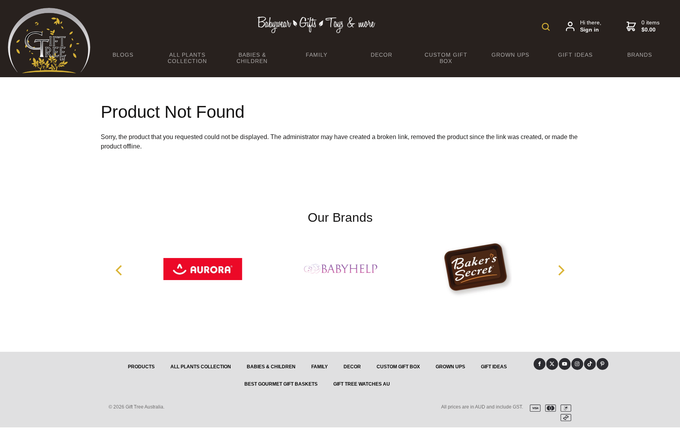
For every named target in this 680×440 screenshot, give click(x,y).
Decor (381, 55)
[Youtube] (565, 364)
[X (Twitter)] (552, 364)
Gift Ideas (575, 55)
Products (141, 366)
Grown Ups (510, 55)
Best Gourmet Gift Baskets (281, 384)
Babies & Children (252, 58)
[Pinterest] (602, 364)
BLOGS (123, 55)
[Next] (560, 270)
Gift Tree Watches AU (361, 384)
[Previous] (119, 270)
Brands (639, 55)
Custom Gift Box (446, 58)
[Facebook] (539, 364)
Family (316, 55)
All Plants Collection (187, 58)
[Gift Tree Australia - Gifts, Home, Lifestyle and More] (49, 71)
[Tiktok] (590, 364)
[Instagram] (577, 364)
